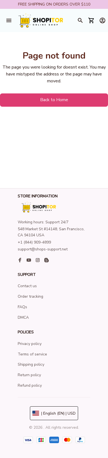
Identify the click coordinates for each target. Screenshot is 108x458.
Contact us (27, 286)
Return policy (29, 375)
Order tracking (30, 296)
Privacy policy (30, 343)
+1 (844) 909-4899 (34, 242)
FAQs (22, 307)
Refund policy (30, 385)
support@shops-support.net (43, 249)
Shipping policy (31, 364)
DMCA (23, 317)
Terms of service (32, 354)
